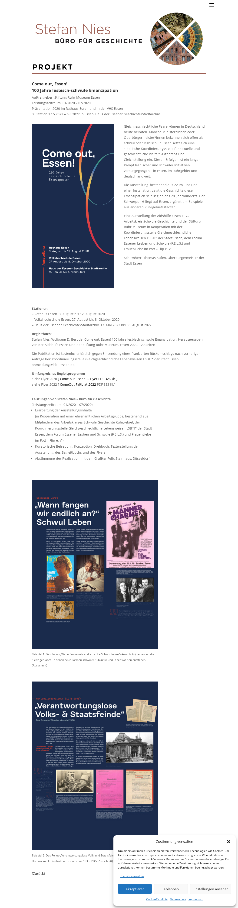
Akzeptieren (135, 889)
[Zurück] (38, 873)
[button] (228, 841)
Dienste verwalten (132, 876)
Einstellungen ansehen (210, 889)
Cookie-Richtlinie (157, 899)
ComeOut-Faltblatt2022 (78, 384)
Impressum (195, 899)
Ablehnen (171, 889)
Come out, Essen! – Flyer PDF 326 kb (87, 379)
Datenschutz (178, 899)
